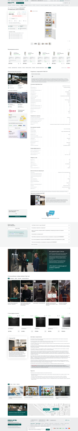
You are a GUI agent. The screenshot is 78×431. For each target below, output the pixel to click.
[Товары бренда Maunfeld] (62, 5)
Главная (8, 7)
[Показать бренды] (69, 5)
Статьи (11, 384)
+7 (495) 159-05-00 (34, 0)
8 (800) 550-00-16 (40, 0)
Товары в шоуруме (38, 423)
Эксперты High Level (25, 278)
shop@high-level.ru (53, 420)
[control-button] (69, 41)
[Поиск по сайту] (43, 3)
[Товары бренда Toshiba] (58, 5)
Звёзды (16, 278)
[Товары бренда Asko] (9, 5)
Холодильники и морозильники (13, 7)
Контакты (42, 423)
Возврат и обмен (66, 423)
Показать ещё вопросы (34, 244)
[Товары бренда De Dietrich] (13, 5)
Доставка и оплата (56, 423)
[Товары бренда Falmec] (18, 5)
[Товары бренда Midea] (54, 5)
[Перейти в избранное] (66, 2)
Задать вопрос (17, 228)
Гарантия (55, 0)
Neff (18, 7)
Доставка (52, 0)
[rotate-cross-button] (69, 225)
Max (13, 233)
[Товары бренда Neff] (50, 5)
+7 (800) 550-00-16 (21, 233)
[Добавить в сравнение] (18, 63)
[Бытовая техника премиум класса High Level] (11, 3)
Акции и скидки (62, 0)
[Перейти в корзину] (69, 3)
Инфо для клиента (67, 0)
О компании (61, 423)
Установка (62, 361)
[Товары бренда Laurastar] (42, 5)
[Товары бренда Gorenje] (46, 5)
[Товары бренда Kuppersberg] (66, 5)
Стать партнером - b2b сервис (15, 424)
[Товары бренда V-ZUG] (34, 5)
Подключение (46, 423)
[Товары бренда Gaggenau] (26, 5)
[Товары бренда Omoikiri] (38, 5)
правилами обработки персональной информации (35, 429)
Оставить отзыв (17, 216)
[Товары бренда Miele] (22, 5)
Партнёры (19, 278)
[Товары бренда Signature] (30, 5)
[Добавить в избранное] (20, 63)
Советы (14, 384)
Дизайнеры (12, 278)
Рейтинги (18, 384)
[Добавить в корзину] (19, 331)
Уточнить (13, 18)
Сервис (58, 0)
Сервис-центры (51, 423)
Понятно (47, 429)
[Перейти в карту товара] (14, 322)
